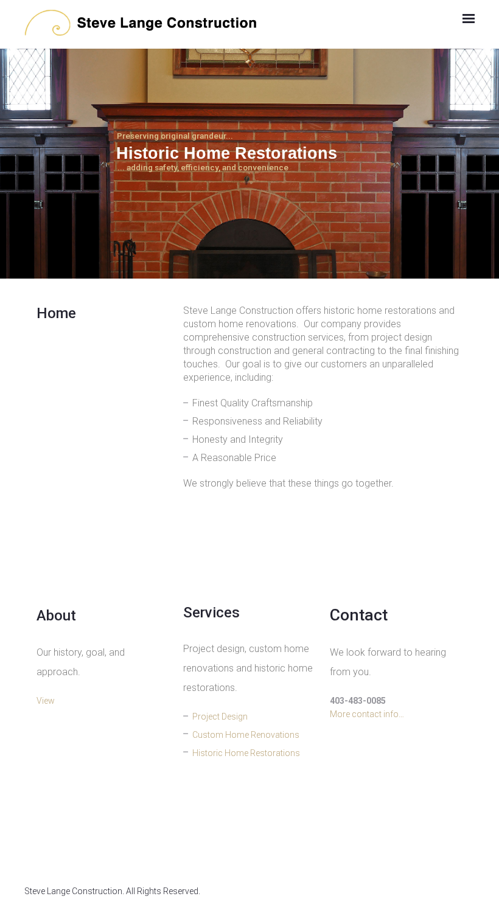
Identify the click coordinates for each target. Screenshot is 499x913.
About (56, 615)
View (46, 701)
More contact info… (367, 714)
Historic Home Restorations (246, 753)
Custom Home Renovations (245, 735)
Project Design (220, 716)
